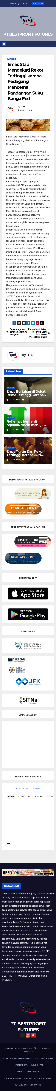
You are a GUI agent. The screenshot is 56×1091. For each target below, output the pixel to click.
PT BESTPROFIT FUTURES (27, 34)
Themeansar (27, 1052)
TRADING (11, 59)
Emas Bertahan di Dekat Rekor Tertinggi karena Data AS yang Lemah (26, 395)
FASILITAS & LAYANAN (44, 1058)
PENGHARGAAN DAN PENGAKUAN (18, 1078)
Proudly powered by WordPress (19, 1048)
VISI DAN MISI (35, 1085)
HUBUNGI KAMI (37, 1065)
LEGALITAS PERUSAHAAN (28, 1071)
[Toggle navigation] (30, 44)
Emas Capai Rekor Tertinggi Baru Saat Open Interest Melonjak (37, 333)
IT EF (23, 106)
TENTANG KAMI (21, 1085)
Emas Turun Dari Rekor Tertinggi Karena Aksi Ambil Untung (25, 454)
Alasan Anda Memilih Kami (21, 1058)
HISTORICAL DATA (20, 1065)
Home (5, 1058)
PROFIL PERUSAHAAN (43, 1078)
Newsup (44, 1048)
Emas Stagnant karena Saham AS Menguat (18, 332)
